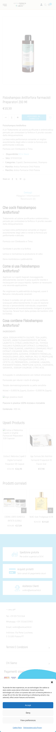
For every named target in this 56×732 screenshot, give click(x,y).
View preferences (28, 720)
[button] (52, 682)
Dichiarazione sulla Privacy (32, 728)
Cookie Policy (17, 728)
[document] (28, 366)
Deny (28, 712)
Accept (28, 705)
